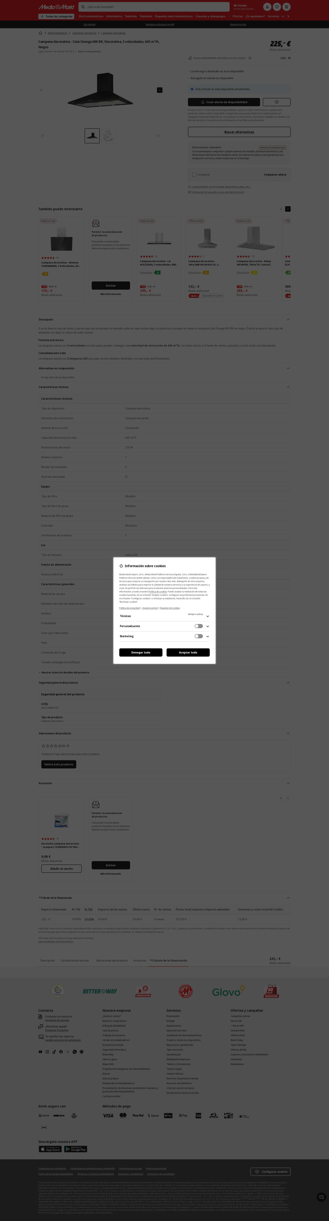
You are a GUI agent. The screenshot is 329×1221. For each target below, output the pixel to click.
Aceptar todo (188, 652)
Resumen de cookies (170, 608)
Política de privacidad (129, 608)
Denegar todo (140, 652)
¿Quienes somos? (150, 608)
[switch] (199, 626)
